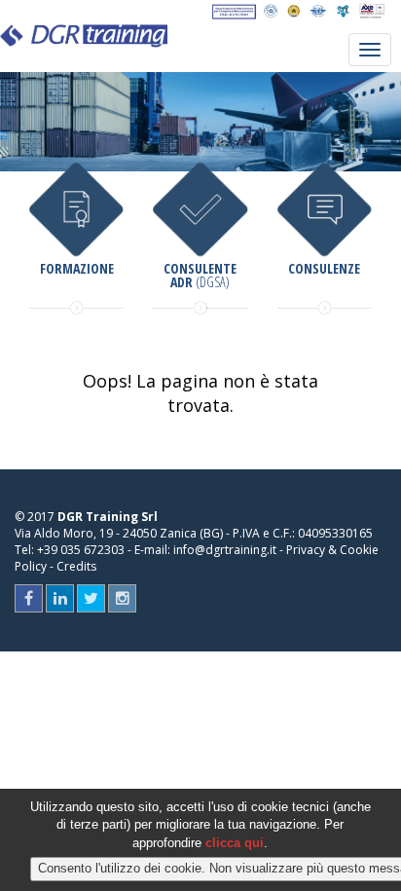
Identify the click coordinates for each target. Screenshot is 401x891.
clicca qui (234, 842)
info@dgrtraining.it (224, 549)
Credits (76, 566)
